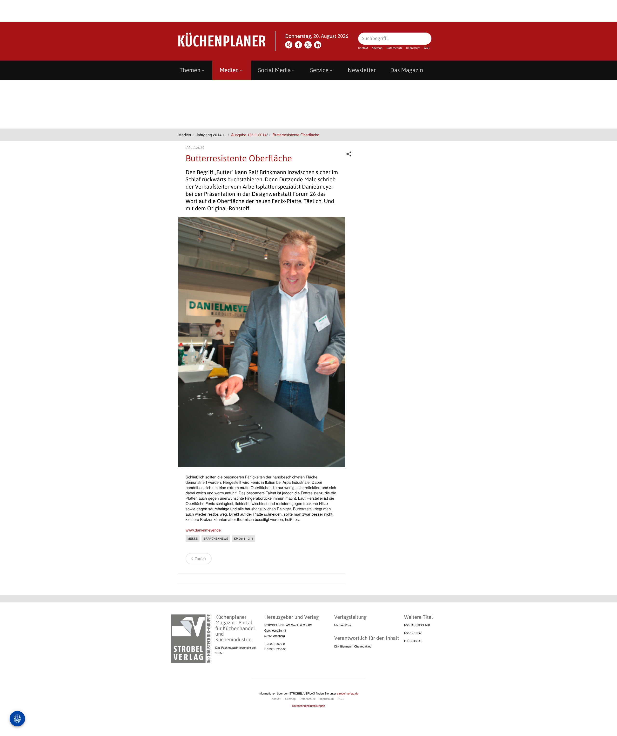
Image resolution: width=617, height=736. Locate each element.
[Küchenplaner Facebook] (298, 44)
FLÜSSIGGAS (413, 641)
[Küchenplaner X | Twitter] (308, 44)
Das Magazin (406, 70)
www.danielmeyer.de (203, 530)
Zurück (200, 558)
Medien (229, 70)
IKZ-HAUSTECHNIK (417, 625)
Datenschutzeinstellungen (308, 706)
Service (319, 70)
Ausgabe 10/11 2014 (249, 134)
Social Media (274, 70)
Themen (190, 70)
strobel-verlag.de (347, 693)
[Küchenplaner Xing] (288, 44)
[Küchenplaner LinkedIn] (317, 44)
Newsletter (362, 70)
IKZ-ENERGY (413, 633)
